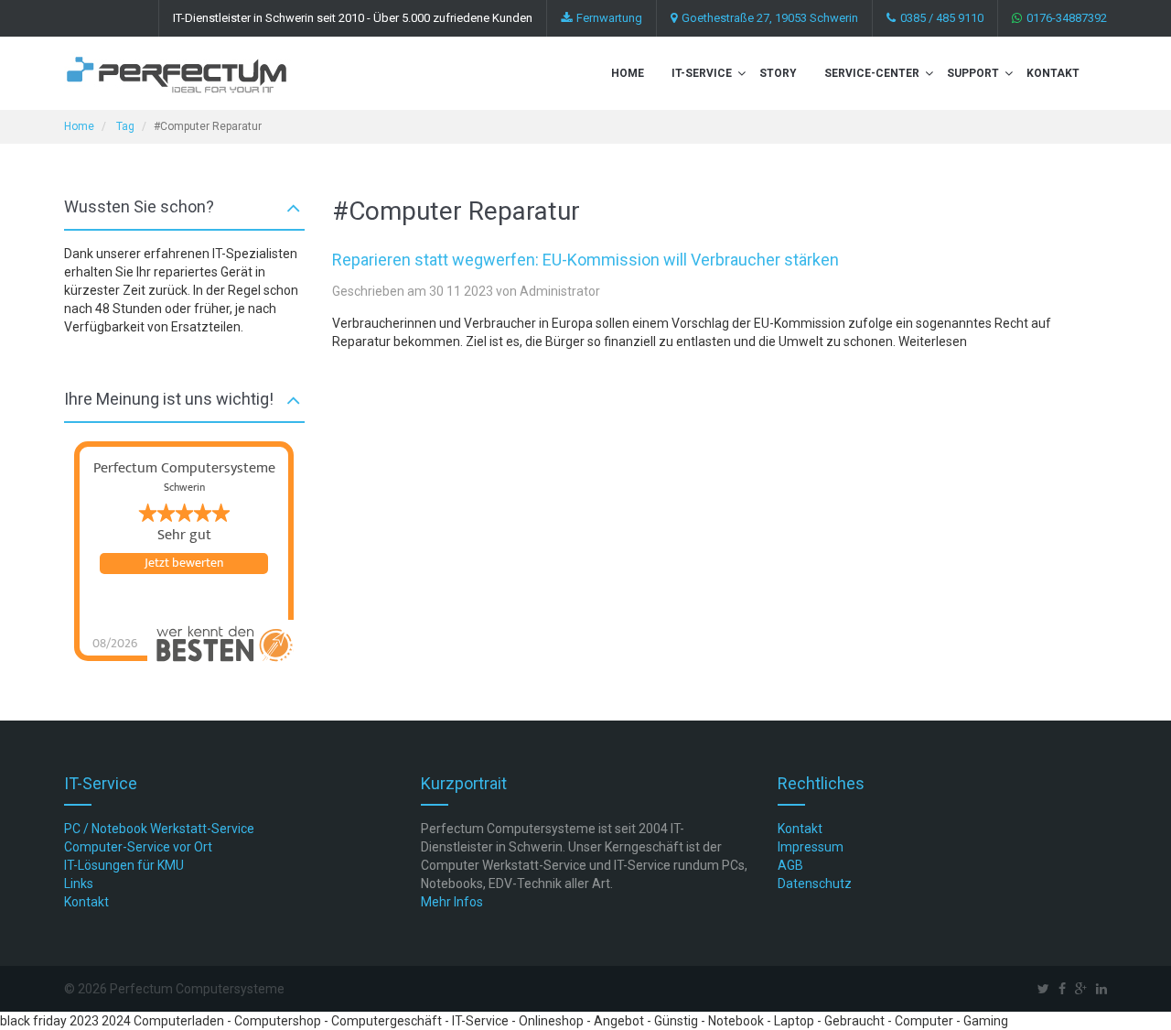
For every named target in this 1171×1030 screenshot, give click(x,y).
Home (627, 73)
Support (973, 73)
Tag (125, 126)
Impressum (810, 847)
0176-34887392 (1066, 18)
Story (778, 73)
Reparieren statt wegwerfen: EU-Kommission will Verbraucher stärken (585, 259)
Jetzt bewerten (184, 563)
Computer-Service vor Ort (138, 847)
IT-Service (701, 73)
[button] (741, 73)
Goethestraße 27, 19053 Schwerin (770, 18)
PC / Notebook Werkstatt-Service (159, 828)
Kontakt (1053, 73)
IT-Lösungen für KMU (124, 865)
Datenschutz (815, 883)
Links (78, 883)
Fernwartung (609, 18)
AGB (790, 865)
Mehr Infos (452, 901)
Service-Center (871, 73)
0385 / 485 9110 (941, 18)
